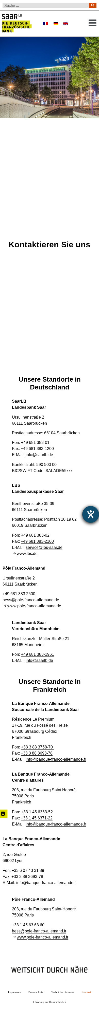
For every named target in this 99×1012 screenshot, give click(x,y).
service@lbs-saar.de (44, 547)
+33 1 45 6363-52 (37, 812)
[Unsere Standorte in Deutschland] (3, 814)
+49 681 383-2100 (37, 541)
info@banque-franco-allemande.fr (56, 759)
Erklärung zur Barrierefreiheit (49, 1002)
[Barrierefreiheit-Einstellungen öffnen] (90, 514)
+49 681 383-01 (35, 442)
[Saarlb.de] (21, 23)
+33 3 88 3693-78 (37, 753)
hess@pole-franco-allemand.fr (39, 931)
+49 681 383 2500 (19, 594)
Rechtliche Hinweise (62, 992)
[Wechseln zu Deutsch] (56, 23)
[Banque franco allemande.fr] (45, 24)
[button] (89, 23)
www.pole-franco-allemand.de (34, 606)
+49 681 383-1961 (37, 654)
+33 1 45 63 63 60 (28, 925)
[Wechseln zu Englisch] (65, 23)
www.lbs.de (27, 553)
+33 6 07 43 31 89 (28, 870)
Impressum (14, 992)
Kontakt (86, 992)
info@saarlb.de (39, 455)
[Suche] (92, 5)
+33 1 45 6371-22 (37, 818)
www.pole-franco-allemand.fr (42, 937)
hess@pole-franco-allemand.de (31, 600)
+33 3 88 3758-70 (37, 747)
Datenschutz (35, 992)
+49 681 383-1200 (37, 448)
